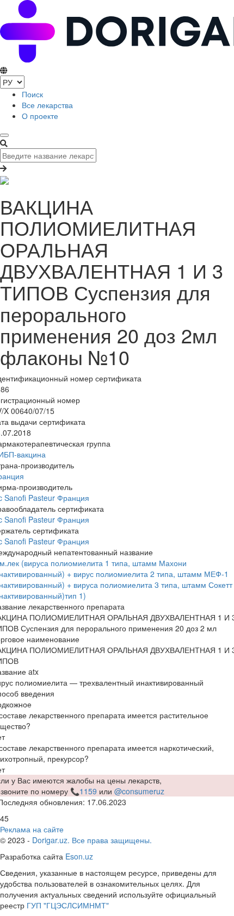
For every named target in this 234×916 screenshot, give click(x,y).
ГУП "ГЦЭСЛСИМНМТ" (68, 905)
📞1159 (83, 791)
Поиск (32, 94)
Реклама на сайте (32, 829)
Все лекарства (47, 104)
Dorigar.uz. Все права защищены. (92, 840)
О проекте (40, 115)
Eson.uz (79, 856)
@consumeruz (139, 791)
